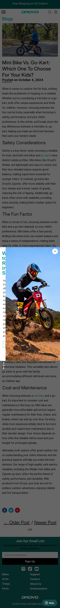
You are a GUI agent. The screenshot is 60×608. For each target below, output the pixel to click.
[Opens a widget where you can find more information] (49, 603)
